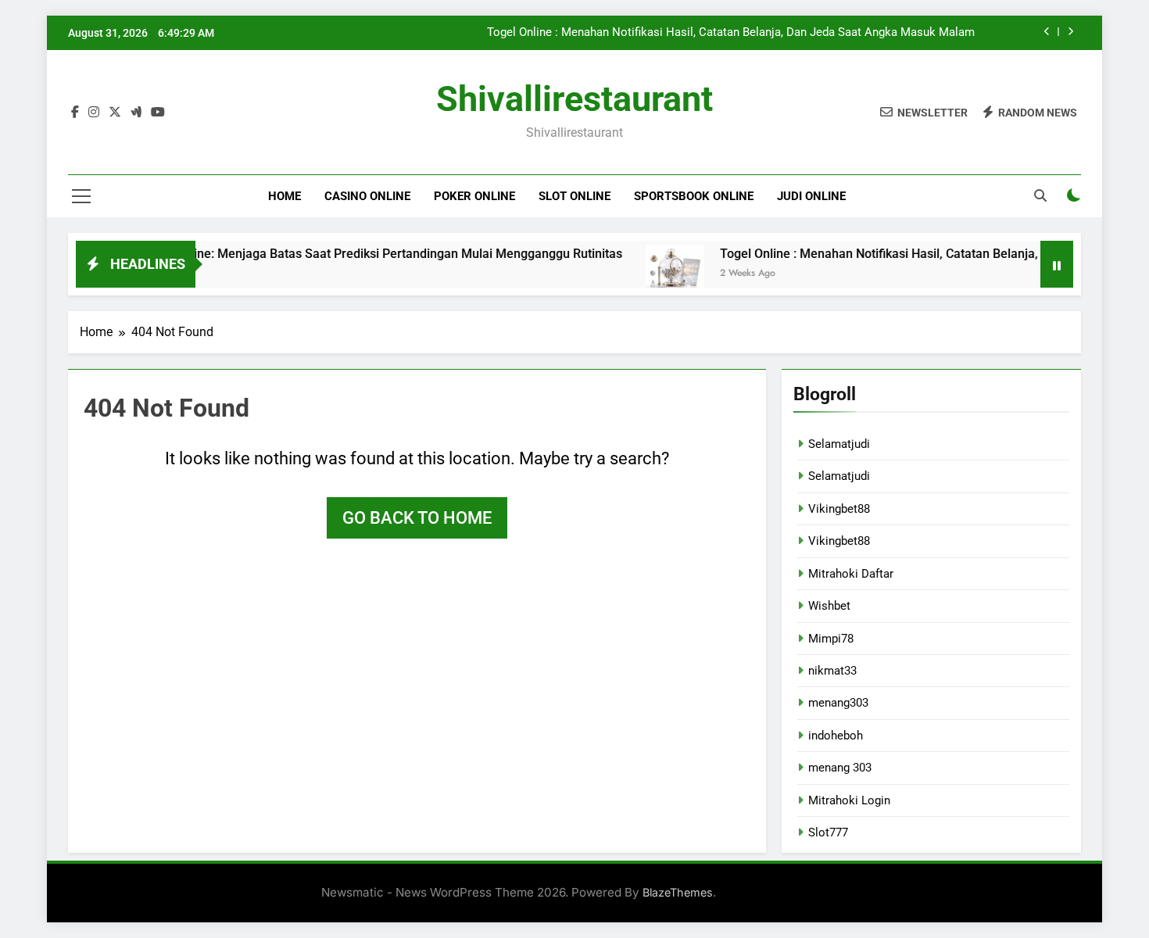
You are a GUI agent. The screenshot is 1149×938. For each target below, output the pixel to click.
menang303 (838, 703)
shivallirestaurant (574, 99)
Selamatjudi (839, 444)
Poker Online (474, 196)
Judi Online (811, 196)
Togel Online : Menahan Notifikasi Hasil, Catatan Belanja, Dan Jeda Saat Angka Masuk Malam (731, 33)
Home (284, 196)
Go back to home (417, 518)
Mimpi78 (831, 639)
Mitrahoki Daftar (850, 574)
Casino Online (367, 196)
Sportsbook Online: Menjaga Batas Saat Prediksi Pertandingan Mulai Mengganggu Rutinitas (345, 253)
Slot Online (574, 196)
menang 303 (840, 768)
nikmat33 (832, 671)
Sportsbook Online (693, 196)
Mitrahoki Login (849, 800)
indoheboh (835, 736)
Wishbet (829, 606)
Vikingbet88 (839, 509)
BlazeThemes (678, 892)
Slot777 (828, 832)
